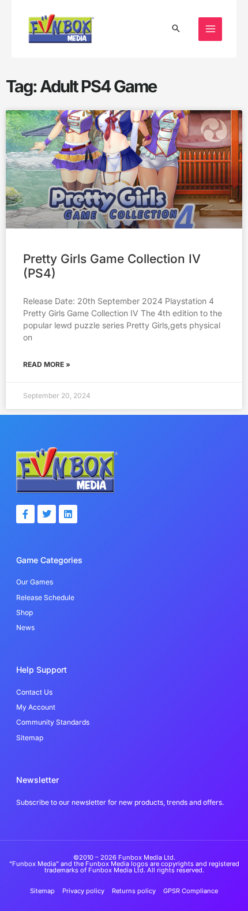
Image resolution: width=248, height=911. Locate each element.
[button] (176, 29)
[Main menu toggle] (210, 29)
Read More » (46, 364)
